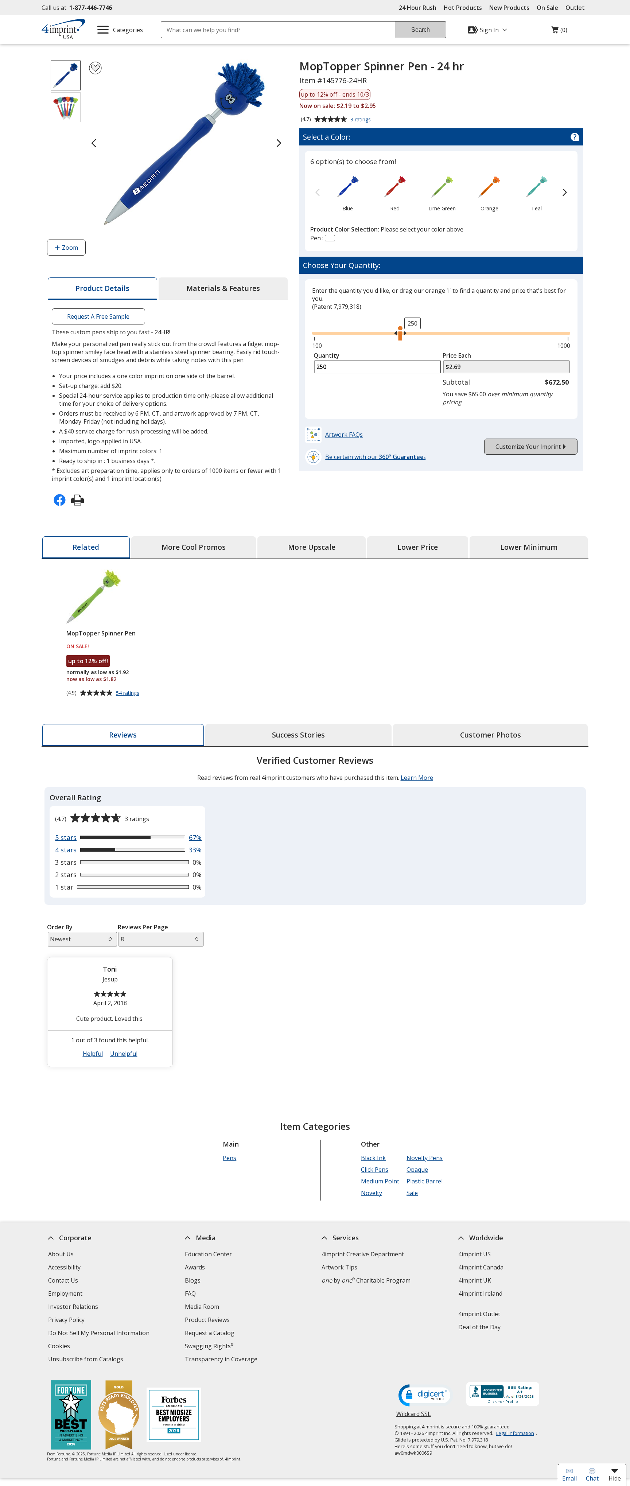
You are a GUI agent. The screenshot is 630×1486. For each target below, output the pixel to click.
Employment (65, 1293)
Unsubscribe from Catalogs (86, 1360)
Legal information (515, 1433)
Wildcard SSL (413, 1416)
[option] (348, 192)
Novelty (371, 1193)
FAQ (190, 1293)
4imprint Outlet (479, 1314)
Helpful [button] (93, 1054)
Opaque (417, 1170)
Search (420, 30)
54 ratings (128, 693)
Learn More (417, 778)
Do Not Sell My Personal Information (99, 1334)
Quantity (326, 355)
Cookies (60, 1347)
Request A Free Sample (98, 316)
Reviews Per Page (143, 927)
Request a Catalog (209, 1333)
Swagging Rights (209, 1346)
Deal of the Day (479, 1327)
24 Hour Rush (417, 8)
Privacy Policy (67, 1321)
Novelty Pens (425, 1158)
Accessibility (64, 1267)
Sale (412, 1193)
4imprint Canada (480, 1267)
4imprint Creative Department (363, 1254)
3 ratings (361, 120)
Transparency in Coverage (222, 1360)
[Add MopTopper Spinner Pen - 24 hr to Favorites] (95, 68)
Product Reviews (207, 1320)
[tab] (102, 288)
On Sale (547, 8)
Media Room (202, 1307)
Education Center (208, 1254)
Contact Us (63, 1280)
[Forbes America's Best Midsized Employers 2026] (174, 1416)
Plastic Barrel (425, 1181)
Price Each (457, 355)
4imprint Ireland (480, 1293)
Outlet (576, 8)
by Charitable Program (366, 1280)
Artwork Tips (339, 1267)
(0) (559, 32)
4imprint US (474, 1254)
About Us (61, 1254)
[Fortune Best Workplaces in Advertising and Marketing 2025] (71, 1415)
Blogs (193, 1280)
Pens (229, 1158)
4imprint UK (474, 1280)
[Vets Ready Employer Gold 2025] (119, 1415)
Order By (60, 927)
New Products (509, 8)
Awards (195, 1267)
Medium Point (380, 1181)
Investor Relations (74, 1307)
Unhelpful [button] (123, 1054)
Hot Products (463, 8)
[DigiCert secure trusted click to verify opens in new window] (425, 1396)
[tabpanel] (315, 914)
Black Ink (373, 1158)
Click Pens (374, 1170)
